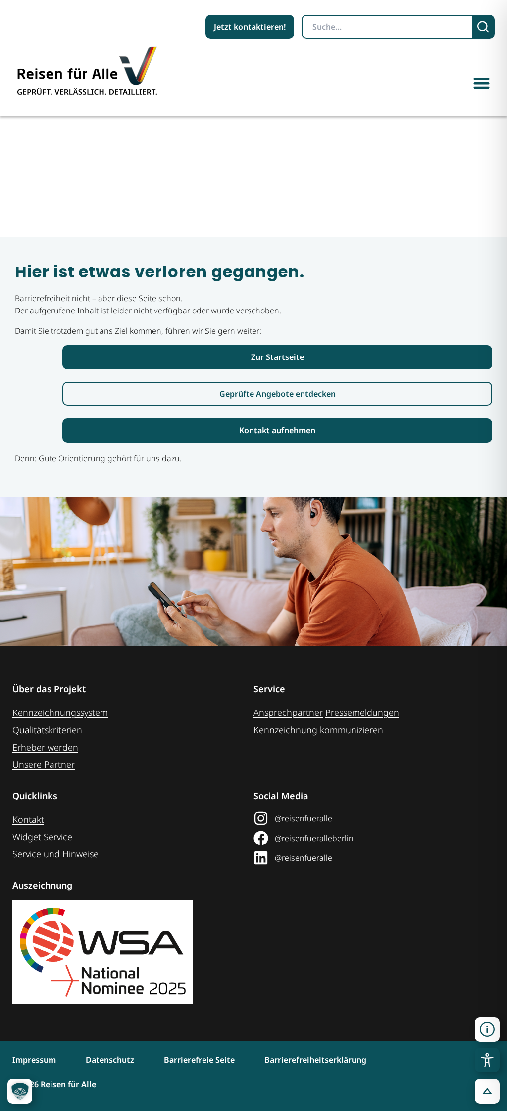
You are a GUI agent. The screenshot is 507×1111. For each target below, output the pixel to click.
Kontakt (28, 819)
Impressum (34, 1059)
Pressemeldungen (362, 712)
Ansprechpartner (288, 712)
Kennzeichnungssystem (60, 712)
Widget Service (42, 837)
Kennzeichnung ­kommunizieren (318, 730)
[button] (482, 83)
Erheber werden (45, 747)
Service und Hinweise (55, 854)
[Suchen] (484, 27)
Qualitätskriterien (47, 730)
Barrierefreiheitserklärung (315, 1059)
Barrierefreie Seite (199, 1059)
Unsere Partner (43, 764)
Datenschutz (110, 1059)
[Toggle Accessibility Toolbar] (487, 1060)
